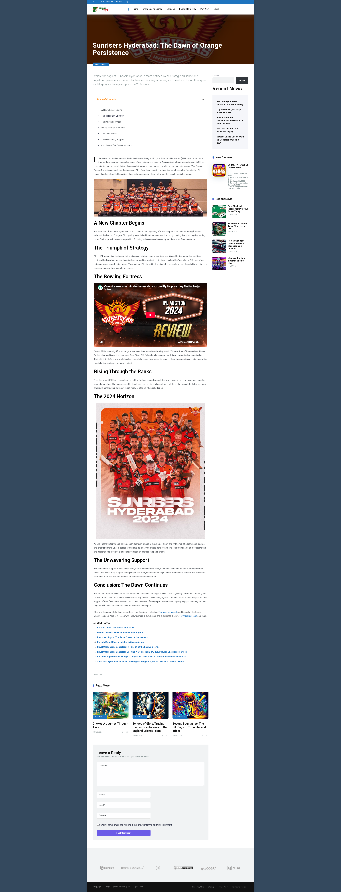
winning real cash (189, 616)
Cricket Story (98, 674)
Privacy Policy (223, 887)
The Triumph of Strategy (112, 116)
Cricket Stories (100, 64)
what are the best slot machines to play (227, 130)
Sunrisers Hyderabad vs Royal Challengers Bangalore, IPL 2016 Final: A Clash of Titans (140, 661)
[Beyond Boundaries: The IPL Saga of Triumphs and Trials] (190, 705)
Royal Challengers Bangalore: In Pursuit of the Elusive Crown (128, 647)
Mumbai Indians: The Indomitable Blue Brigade (120, 632)
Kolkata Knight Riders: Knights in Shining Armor (121, 642)
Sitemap (211, 887)
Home (135, 9)
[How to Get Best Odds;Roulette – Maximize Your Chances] (219, 252)
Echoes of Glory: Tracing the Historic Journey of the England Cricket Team (150, 727)
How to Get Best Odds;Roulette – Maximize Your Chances (229, 120)
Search (215, 75)
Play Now (109, 2)
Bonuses (171, 9)
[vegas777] (100, 8)
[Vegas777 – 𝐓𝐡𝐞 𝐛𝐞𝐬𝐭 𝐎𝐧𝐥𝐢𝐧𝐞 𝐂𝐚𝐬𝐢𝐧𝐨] (219, 176)
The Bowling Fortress (111, 122)
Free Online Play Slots (196, 887)
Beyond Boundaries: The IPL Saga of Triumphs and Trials (189, 727)
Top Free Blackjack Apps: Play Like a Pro (229, 111)
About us (119, 2)
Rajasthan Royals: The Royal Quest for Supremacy (122, 637)
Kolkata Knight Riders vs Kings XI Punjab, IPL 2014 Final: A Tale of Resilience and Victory (141, 656)
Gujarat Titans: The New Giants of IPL (116, 627)
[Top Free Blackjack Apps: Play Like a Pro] (219, 235)
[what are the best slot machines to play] (219, 269)
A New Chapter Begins (111, 110)
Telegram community (168, 612)
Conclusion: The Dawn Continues (116, 145)
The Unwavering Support (112, 139)
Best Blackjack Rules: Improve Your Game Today (229, 103)
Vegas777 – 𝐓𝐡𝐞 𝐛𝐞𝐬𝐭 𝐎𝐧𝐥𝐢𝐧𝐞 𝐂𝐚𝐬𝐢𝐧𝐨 (238, 166)
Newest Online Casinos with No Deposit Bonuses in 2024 (230, 139)
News (216, 9)
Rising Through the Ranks (113, 127)
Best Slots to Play (187, 9)
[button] (203, 99)
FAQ (126, 2)
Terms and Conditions (240, 887)
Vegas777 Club (98, 2)
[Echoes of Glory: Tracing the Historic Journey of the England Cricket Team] (151, 705)
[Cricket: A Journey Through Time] (111, 705)
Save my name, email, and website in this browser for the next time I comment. (135, 825)
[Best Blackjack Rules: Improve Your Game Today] (219, 217)
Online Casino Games (152, 9)
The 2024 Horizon (109, 133)
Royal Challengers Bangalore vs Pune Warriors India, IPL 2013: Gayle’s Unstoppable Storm (142, 652)
